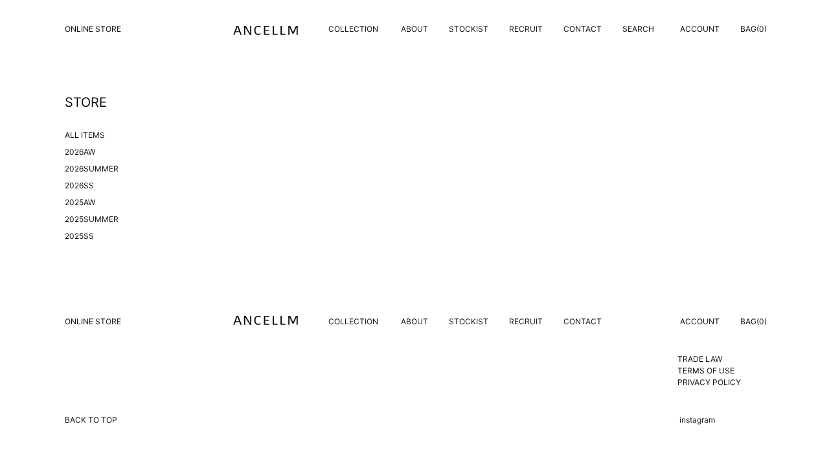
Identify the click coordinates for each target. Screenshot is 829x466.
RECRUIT (526, 29)
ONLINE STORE (93, 29)
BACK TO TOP (91, 420)
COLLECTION (353, 29)
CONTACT (582, 29)
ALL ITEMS (85, 135)
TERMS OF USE (705, 370)
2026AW (80, 152)
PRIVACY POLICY (709, 382)
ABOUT (414, 29)
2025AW (80, 202)
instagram (697, 420)
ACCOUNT (700, 29)
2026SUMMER (92, 168)
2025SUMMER (92, 219)
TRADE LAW (699, 359)
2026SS (79, 185)
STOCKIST (468, 29)
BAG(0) (753, 29)
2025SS (79, 236)
